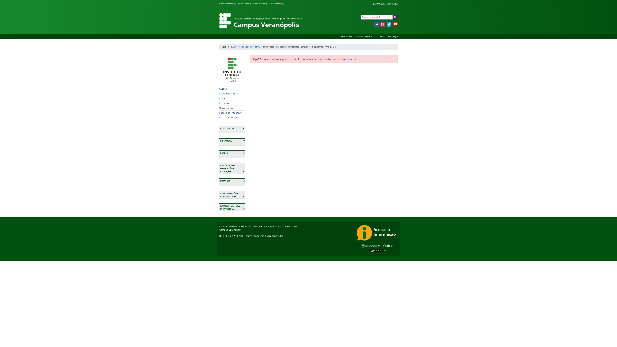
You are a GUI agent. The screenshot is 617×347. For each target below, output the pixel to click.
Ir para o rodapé (276, 3)
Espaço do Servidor (229, 117)
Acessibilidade (379, 3)
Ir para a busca (260, 3)
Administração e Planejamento (232, 195)
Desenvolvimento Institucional (232, 207)
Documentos (226, 108)
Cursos (223, 88)
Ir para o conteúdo (227, 3)
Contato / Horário (364, 36)
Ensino (232, 153)
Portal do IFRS (346, 36)
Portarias (224, 103)
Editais (223, 98)
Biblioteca (232, 140)
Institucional (232, 128)
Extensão (232, 181)
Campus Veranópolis (243, 47)
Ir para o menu (244, 3)
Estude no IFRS (227, 93)
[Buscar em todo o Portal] (395, 17)
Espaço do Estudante (230, 112)
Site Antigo (393, 36)
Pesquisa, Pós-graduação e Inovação (232, 168)
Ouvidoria (380, 36)
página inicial (349, 59)
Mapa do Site (392, 3)
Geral (257, 47)
